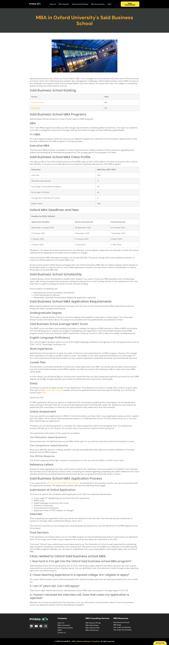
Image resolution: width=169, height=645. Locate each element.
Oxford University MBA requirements (62, 483)
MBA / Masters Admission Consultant (86, 641)
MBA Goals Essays (92, 625)
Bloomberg (35, 108)
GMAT (109, 4)
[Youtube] (36, 626)
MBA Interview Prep (92, 628)
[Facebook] (41, 626)
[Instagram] (45, 626)
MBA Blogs (117, 625)
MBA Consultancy (64, 625)
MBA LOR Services (91, 630)
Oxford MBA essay (53, 390)
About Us (53, 4)
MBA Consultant (64, 4)
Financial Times (37, 102)
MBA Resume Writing (93, 623)
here (44, 392)
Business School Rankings (80, 4)
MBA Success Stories (98, 4)
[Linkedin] (31, 626)
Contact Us (62, 633)
